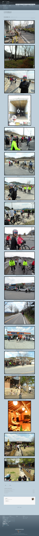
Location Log (24, 4)
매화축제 (3, 524)
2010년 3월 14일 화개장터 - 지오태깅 (8, 490)
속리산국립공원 (6, 520)
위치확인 (4, 521)
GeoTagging (4, 523)
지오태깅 (6, 523)
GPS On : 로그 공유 (25, 518)
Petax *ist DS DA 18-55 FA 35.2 (8, 499)
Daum (22, 534)
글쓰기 (24, 533)
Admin (31, 4)
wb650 (6, 518)
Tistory (26, 534)
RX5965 (4, 518)
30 (14, 521)
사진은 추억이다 (6, 488)
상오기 (5, 525)
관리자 (22, 533)
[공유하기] (6, 485)
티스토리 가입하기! (19, 531)
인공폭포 (4, 522)
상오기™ (18, 534)
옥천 (7, 519)
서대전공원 (7, 521)
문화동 (7, 524)
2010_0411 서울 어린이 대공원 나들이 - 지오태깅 (9, 489)
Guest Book (28, 4)
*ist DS (5, 524)
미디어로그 (17, 533)
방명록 (20, 533)
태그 (14, 533)
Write (33, 4)
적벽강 (7, 525)
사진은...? (8, 1)
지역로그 (19, 533)
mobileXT (8, 518)
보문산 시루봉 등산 (6, 492)
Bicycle (6, 519)
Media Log (20, 4)
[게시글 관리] (7, 485)
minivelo (3, 525)
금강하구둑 (4, 519)
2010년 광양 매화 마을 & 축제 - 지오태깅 (8, 491)
